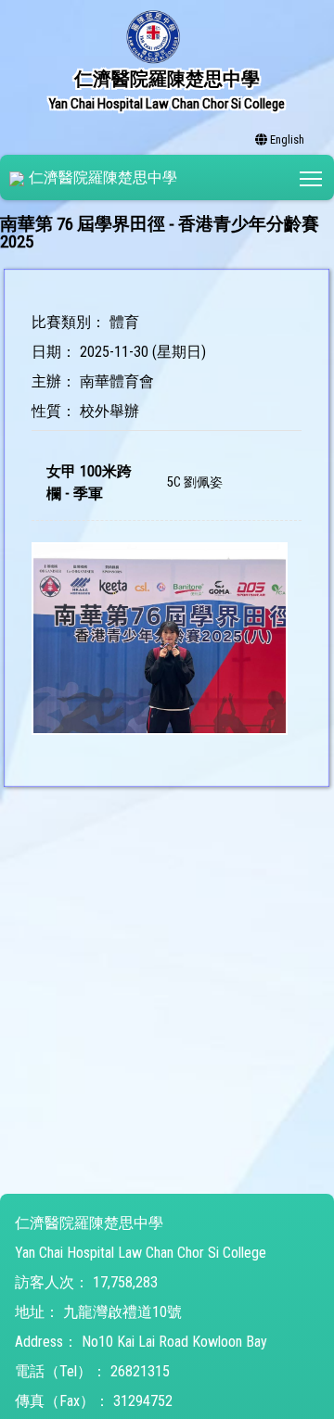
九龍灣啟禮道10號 (122, 1312)
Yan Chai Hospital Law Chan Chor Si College (140, 1252)
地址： (37, 1312)
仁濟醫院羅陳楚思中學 (103, 177)
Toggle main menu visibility (311, 177)
